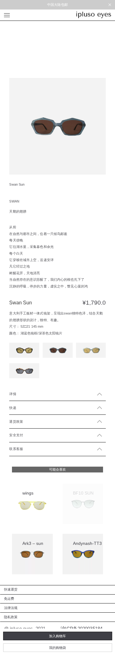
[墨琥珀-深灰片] (24, 370)
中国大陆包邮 (57, 4)
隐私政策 (10, 617)
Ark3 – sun (32, 543)
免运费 (9, 598)
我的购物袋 (57, 647)
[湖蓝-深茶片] (58, 350)
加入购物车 (57, 636)
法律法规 (10, 608)
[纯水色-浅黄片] (91, 350)
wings (27, 493)
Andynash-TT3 (87, 543)
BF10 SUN (83, 493)
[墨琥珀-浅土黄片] (24, 350)
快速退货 (10, 589)
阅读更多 (80, 522)
